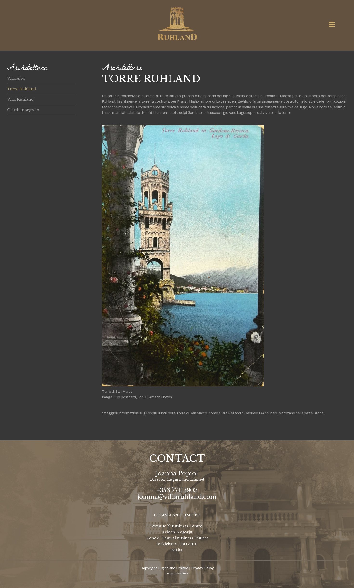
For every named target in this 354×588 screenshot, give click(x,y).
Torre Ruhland (21, 89)
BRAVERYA (181, 573)
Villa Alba (16, 78)
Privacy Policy (202, 568)
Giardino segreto (23, 110)
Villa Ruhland (20, 99)
